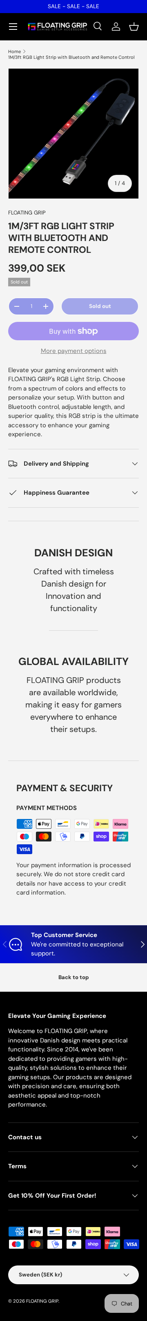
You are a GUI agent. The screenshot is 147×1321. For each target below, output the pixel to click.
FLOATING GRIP (27, 212)
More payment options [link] (74, 351)
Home (14, 51)
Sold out (100, 306)
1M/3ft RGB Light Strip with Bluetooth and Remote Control (71, 57)
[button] (134, 27)
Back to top (73, 977)
